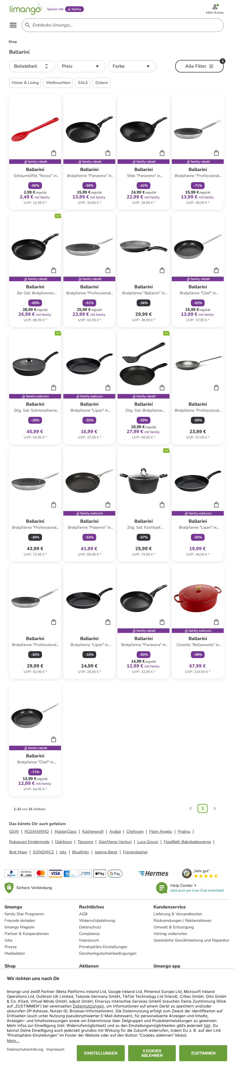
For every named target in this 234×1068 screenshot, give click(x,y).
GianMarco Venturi (115, 841)
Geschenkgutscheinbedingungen (107, 953)
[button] (32, 66)
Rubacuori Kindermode (29, 841)
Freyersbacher (135, 852)
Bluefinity (80, 852)
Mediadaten (15, 953)
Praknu (184, 831)
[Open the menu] (13, 25)
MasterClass (65, 831)
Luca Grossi (147, 841)
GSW (14, 831)
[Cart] (54, 153)
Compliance (89, 933)
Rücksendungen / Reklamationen (182, 920)
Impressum (89, 940)
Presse (11, 947)
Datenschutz (90, 927)
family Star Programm (24, 914)
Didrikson (63, 841)
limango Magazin (20, 927)
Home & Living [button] (25, 82)
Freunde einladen (20, 920)
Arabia (115, 831)
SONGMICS (43, 852)
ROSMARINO (37, 831)
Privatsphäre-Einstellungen (103, 947)
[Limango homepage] (26, 9)
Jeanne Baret (106, 852)
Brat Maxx (18, 852)
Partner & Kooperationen (27, 933)
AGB (83, 914)
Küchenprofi (93, 831)
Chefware (135, 831)
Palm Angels (160, 831)
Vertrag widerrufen (170, 933)
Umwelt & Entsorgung (174, 927)
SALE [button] (83, 82)
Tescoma (85, 841)
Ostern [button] (101, 82)
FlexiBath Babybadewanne (187, 841)
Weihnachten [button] (58, 82)
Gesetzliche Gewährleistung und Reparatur (191, 940)
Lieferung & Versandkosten (178, 914)
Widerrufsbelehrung (97, 920)
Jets (63, 852)
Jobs (9, 940)
